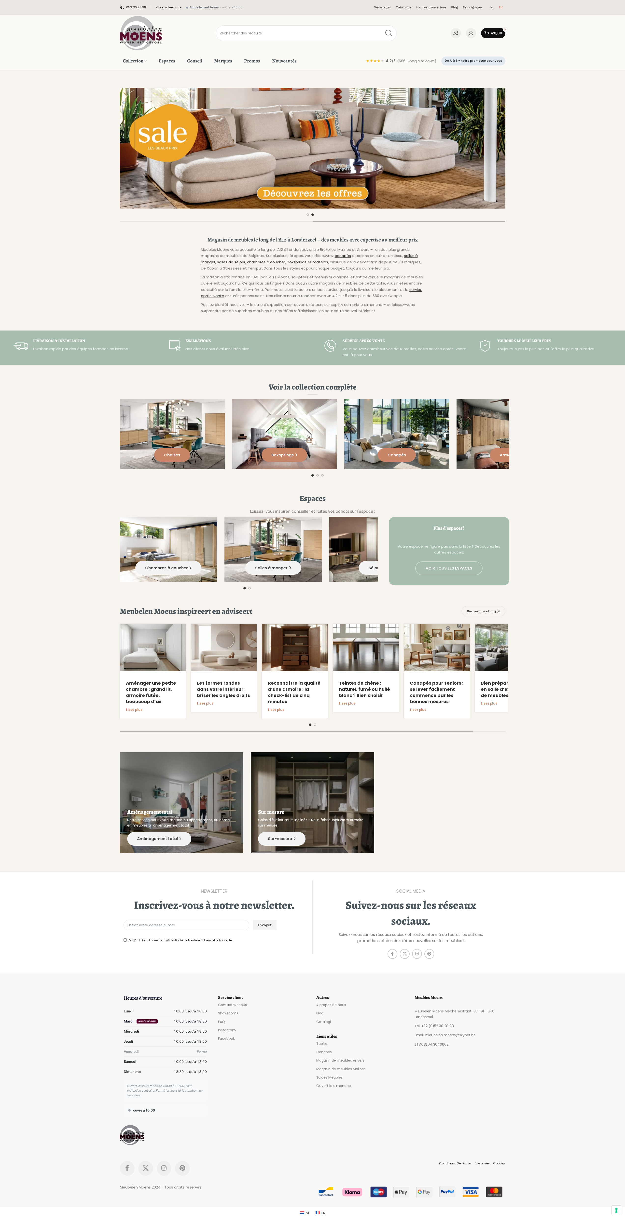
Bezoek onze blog (481, 611)
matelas (320, 262)
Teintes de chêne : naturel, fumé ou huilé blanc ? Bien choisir (364, 689)
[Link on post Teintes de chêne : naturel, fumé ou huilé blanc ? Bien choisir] (366, 647)
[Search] (389, 33)
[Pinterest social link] (429, 954)
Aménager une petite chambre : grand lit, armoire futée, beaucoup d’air (151, 692)
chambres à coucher (266, 262)
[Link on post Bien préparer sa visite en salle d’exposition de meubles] (508, 647)
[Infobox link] (133, 7)
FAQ (221, 1021)
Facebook (226, 1038)
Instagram (227, 1029)
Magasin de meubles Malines (341, 1068)
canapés (343, 255)
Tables (322, 1043)
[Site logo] (141, 32)
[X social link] (405, 954)
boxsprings (296, 262)
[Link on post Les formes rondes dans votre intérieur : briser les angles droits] (224, 647)
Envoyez (265, 925)
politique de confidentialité (164, 940)
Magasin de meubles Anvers (340, 1060)
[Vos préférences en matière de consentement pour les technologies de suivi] (616, 1210)
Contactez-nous (232, 1004)
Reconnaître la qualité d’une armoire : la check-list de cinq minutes (294, 692)
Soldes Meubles (329, 1077)
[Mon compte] (471, 33)
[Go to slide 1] (307, 214)
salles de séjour (231, 262)
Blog (319, 1013)
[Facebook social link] (392, 954)
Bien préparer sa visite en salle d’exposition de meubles (507, 689)
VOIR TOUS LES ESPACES (449, 568)
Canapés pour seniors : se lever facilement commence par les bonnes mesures (436, 692)
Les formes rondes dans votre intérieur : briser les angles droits (223, 689)
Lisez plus (134, 709)
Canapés (324, 1052)
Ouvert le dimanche (333, 1085)
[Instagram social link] (417, 954)
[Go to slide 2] (312, 214)
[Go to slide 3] (322, 475)
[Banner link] (312, 148)
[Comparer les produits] (455, 33)
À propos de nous (331, 1004)
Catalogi (323, 1021)
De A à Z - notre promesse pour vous (473, 61)
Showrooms (228, 1013)
